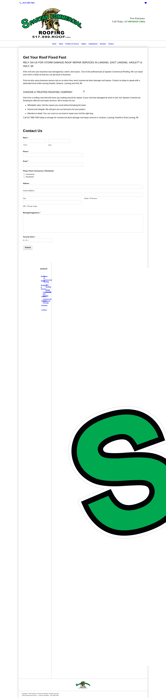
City (24, 198)
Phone (26, 151)
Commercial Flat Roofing (43, 294)
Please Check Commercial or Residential (38, 171)
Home (54, 44)
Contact (111, 44)
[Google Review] (145, 2)
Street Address (29, 191)
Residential (30, 177)
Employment (93, 44)
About (61, 44)
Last (50, 145)
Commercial (30, 174)
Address (26, 183)
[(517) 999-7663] (27, 2)
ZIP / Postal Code (30, 206)
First (25, 145)
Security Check (29, 237)
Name (25, 137)
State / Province (90, 198)
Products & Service (72, 44)
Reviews (103, 44)
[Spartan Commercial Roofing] (83, 684)
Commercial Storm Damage (43, 301)
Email (25, 161)
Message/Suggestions (32, 213)
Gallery (83, 44)
